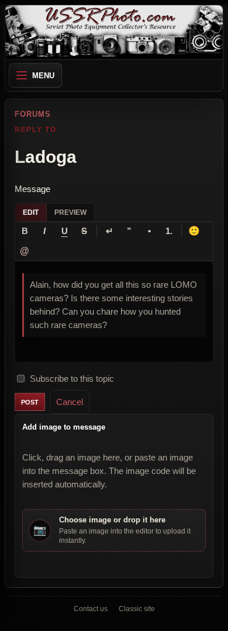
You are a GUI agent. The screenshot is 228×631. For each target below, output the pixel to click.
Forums (33, 114)
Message (32, 189)
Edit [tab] (31, 212)
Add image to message (63, 427)
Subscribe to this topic (72, 379)
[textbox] (114, 311)
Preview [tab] (70, 212)
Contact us (91, 609)
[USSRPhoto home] (114, 32)
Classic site (137, 609)
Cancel (69, 402)
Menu (43, 75)
